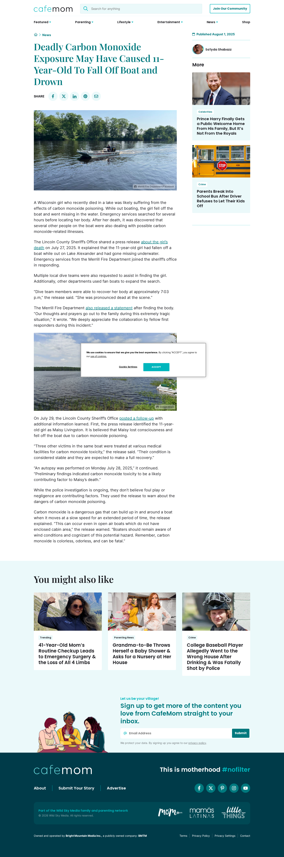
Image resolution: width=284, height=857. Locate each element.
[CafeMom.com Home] (53, 9)
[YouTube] (245, 788)
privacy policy (197, 743)
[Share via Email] (96, 96)
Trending (45, 637)
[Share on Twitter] (63, 96)
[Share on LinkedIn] (74, 96)
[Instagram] (234, 788)
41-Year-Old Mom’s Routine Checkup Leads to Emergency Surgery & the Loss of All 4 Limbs (67, 654)
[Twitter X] (210, 788)
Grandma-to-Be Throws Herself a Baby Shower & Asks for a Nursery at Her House (142, 654)
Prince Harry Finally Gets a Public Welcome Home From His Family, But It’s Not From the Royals (221, 126)
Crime (202, 184)
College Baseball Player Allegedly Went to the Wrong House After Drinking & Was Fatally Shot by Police (215, 656)
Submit (241, 733)
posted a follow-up (136, 418)
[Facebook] (199, 788)
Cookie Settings (128, 366)
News (46, 35)
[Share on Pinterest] (85, 96)
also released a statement (109, 308)
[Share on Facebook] (53, 96)
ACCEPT (156, 367)
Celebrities (205, 111)
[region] (143, 360)
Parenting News (124, 637)
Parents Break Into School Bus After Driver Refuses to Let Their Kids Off (221, 199)
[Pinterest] (222, 788)
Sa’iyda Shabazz (218, 49)
